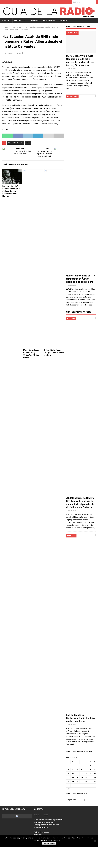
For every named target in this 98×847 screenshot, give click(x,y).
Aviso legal (38, 834)
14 (86, 773)
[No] (95, 841)
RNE (28, 143)
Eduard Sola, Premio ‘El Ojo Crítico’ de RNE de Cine (54, 352)
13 (82, 773)
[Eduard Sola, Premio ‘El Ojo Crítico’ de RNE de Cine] (54, 258)
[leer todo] (89, 305)
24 (68, 781)
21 (86, 778)
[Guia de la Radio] (49, 17)
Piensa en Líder (49, 20)
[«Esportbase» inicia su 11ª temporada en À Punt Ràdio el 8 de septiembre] (81, 184)
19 (77, 778)
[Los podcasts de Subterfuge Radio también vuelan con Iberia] (81, 623)
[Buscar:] (84, 2)
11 (73, 773)
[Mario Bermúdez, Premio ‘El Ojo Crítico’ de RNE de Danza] (33, 258)
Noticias (5, 20)
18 (73, 778)
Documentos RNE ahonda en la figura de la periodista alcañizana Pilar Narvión (11, 191)
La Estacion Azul (15, 143)
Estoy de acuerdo (49, 843)
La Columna (35, 20)
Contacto (63, 20)
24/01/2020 (9, 53)
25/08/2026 (72, 68)
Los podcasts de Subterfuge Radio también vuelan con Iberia (80, 718)
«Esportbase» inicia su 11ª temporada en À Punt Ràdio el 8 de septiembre (80, 278)
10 (68, 773)
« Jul (68, 789)
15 (90, 773)
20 (82, 778)
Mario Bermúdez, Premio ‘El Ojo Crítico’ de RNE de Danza (31, 354)
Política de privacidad (41, 832)
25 (73, 781)
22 (90, 778)
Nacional (20, 53)
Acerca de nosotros (41, 815)
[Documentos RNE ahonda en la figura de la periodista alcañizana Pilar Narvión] (12, 176)
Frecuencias (19, 20)
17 (68, 778)
